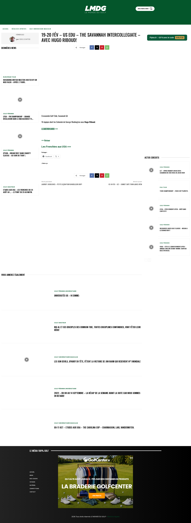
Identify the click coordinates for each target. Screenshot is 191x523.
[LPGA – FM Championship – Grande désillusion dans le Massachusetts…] (20, 99)
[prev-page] (146, 260)
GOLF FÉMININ (8, 113)
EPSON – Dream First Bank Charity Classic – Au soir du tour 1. (17, 154)
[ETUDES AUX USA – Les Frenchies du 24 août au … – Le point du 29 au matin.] (20, 173)
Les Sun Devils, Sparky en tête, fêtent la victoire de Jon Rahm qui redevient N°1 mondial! (97, 361)
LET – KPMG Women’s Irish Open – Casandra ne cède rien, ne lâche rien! (172, 172)
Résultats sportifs (19, 29)
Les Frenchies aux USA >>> (56, 146)
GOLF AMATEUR (9, 187)
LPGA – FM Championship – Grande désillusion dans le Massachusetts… (18, 117)
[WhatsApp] (107, 47)
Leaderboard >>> (49, 128)
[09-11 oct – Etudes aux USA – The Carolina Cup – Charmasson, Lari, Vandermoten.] (26, 426)
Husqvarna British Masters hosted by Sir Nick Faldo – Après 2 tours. (20, 81)
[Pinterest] (102, 47)
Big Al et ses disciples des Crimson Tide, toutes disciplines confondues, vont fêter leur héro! (97, 328)
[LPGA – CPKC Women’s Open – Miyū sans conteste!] (151, 208)
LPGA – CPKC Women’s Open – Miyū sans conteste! (173, 210)
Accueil (6, 29)
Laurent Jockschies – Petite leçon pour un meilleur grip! (61, 184)
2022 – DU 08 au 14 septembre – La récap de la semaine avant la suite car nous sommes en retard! (97, 394)
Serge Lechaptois (24, 39)
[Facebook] (92, 47)
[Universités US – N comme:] (26, 294)
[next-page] (149, 260)
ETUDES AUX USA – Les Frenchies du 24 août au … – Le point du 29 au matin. (18, 191)
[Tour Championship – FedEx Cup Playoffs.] (151, 189)
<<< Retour (45, 140)
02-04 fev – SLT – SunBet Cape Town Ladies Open (125, 184)
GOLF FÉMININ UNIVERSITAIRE (65, 291)
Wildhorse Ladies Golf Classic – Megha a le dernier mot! (173, 229)
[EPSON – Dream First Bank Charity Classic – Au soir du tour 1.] (20, 136)
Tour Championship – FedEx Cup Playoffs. (174, 191)
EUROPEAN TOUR (9, 77)
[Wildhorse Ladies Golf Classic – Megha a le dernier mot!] (151, 228)
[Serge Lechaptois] (13, 39)
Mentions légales (113, 516)
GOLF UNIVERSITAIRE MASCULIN (40, 29)
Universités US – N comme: (66, 295)
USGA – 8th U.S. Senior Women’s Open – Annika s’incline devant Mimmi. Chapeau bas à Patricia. (173, 248)
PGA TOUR (163, 187)
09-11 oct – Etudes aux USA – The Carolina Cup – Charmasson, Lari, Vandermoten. (94, 427)
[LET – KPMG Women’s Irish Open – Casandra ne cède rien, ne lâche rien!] (151, 170)
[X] (97, 47)
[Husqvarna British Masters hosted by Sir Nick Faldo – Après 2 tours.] (20, 63)
